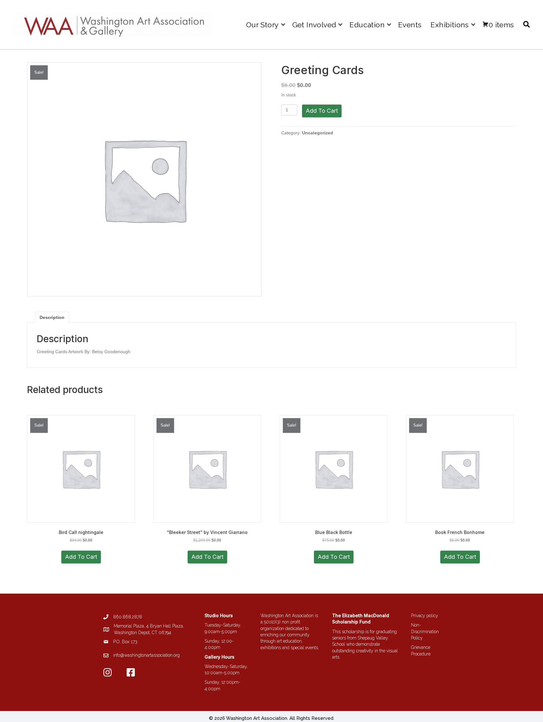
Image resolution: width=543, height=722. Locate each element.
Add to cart (322, 110)
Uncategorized (317, 132)
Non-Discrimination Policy (425, 631)
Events (409, 24)
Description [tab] (52, 317)
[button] (283, 25)
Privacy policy (424, 615)
